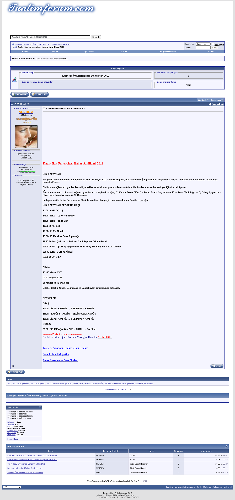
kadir (81, 383)
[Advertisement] (117, 25)
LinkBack (202, 100)
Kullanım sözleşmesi (212, 487)
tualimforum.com (22, 44)
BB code (10, 422)
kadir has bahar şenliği (93, 383)
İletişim (169, 487)
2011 (9, 383)
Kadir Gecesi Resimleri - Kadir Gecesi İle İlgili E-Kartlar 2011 (32, 460)
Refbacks (11, 435)
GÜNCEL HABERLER (40, 44)
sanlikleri (139, 383)
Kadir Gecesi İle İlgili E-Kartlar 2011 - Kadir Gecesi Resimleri (32, 455)
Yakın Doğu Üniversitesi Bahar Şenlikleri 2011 (26, 464)
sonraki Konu (123, 389)
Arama (211, 52)
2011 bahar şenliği (37, 383)
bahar (75, 383)
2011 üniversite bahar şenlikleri (59, 383)
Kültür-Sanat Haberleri (61, 44)
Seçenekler (216, 100)
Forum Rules (12, 439)
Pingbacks (11, 433)
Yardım (55, 52)
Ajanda (123, 52)
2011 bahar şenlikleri (20, 383)
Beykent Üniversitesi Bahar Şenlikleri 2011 (24, 468)
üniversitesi (148, 383)
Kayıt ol (25, 52)
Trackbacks (12, 430)
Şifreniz (187, 48)
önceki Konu (111, 389)
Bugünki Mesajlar (168, 52)
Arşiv (199, 487)
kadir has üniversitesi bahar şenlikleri (119, 383)
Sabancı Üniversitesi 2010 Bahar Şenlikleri (25, 472)
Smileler (10, 424)
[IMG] (9, 426)
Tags (9, 379)
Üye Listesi (89, 52)
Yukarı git (228, 487)
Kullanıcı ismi (189, 44)
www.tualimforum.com (184, 487)
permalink (217, 104)
